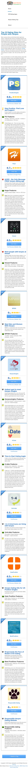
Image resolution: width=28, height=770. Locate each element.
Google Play (17, 174)
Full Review (10, 103)
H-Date (14, 440)
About (9, 25)
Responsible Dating (14, 703)
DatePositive (14, 572)
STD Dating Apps (12, 14)
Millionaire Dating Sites (14, 765)
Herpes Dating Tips (13, 19)
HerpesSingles (14, 373)
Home (9, 8)
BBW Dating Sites (23, 765)
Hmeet (14, 236)
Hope (14, 163)
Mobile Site (18, 103)
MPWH (14, 308)
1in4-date (14, 508)
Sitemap (14, 764)
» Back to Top (14, 756)
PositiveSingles (14, 92)
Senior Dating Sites (14, 767)
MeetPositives (14, 636)
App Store (10, 174)
